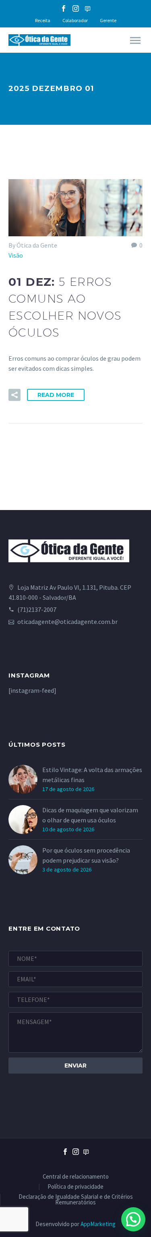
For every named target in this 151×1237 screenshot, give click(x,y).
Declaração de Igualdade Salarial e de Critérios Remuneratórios (76, 1200)
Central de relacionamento (76, 1177)
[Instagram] (76, 8)
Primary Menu (135, 41)
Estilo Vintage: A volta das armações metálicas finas (92, 775)
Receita (42, 20)
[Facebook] (64, 8)
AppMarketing (98, 1224)
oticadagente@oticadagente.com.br (67, 621)
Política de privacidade (75, 1187)
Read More (55, 395)
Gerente (108, 20)
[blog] (86, 1158)
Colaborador (75, 20)
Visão (15, 255)
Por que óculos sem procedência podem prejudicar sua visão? (86, 855)
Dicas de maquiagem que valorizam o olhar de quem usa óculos (90, 815)
